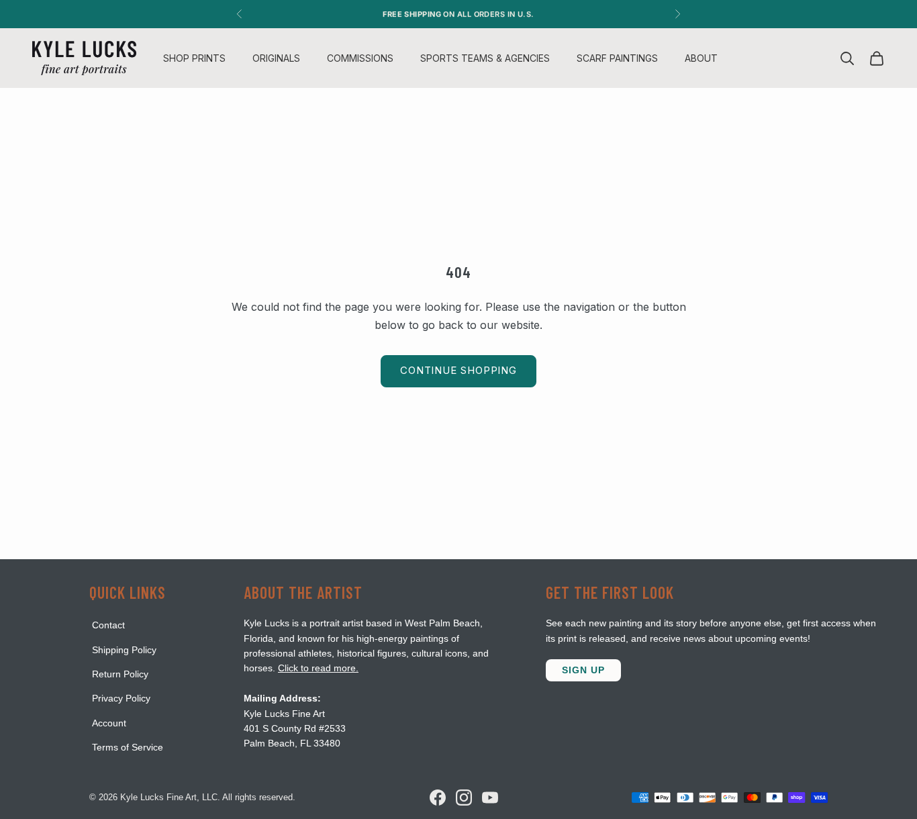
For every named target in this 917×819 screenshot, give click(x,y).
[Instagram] (464, 797)
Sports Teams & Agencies (485, 58)
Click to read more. (318, 668)
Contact (108, 625)
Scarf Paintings (617, 58)
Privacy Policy (121, 698)
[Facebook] (438, 797)
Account (109, 723)
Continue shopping (458, 370)
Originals (276, 58)
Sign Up (583, 670)
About (701, 58)
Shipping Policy (124, 649)
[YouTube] (490, 797)
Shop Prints (194, 58)
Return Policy (120, 674)
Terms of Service (127, 747)
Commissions (360, 58)
